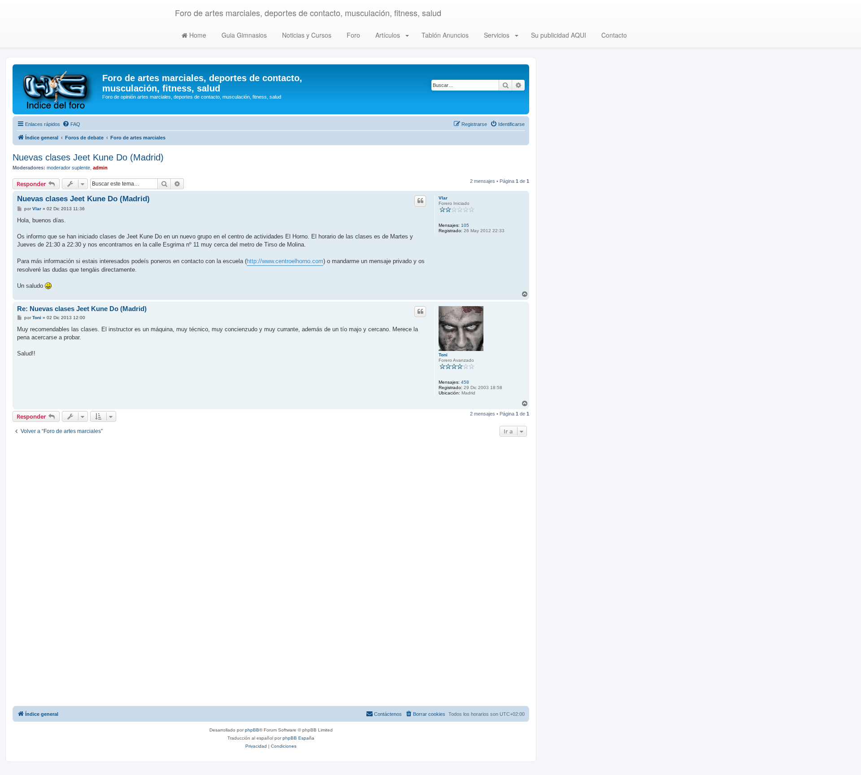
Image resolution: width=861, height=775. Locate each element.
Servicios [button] (496, 34)
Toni (443, 354)
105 (465, 225)
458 (465, 382)
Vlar (443, 197)
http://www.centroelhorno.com (285, 261)
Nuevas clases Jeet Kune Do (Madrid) (88, 157)
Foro (352, 34)
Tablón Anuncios (444, 34)
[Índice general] (58, 89)
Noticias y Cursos (305, 34)
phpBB (252, 729)
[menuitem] (71, 124)
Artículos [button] (388, 34)
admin (100, 167)
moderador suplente (68, 167)
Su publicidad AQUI (557, 34)
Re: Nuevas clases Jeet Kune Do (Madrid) (82, 308)
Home (196, 34)
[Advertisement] (271, 572)
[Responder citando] (420, 200)
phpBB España (298, 738)
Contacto (613, 34)
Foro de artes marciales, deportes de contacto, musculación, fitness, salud (308, 12)
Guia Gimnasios (243, 34)
